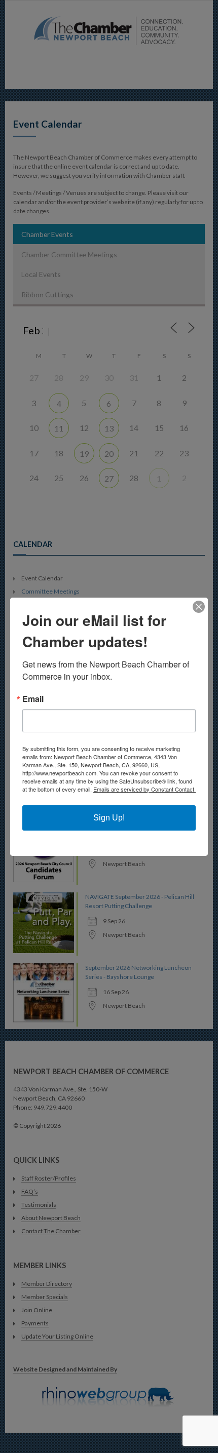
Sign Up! (109, 817)
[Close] (199, 607)
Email (33, 699)
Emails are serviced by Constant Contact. (144, 789)
